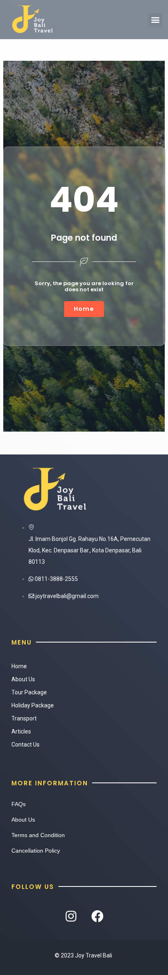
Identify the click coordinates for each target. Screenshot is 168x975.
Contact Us (25, 744)
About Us (23, 679)
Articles (21, 731)
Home (19, 666)
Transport (24, 718)
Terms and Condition (38, 835)
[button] (155, 20)
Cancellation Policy (35, 850)
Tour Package (29, 692)
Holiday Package (32, 705)
